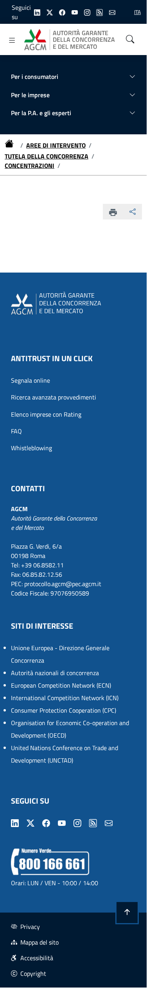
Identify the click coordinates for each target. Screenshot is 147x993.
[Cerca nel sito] (130, 39)
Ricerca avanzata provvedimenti (53, 397)
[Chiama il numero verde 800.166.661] (50, 861)
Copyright (33, 973)
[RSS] (100, 11)
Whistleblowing (31, 448)
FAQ (16, 431)
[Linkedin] (37, 11)
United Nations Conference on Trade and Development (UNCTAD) (64, 754)
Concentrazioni (29, 165)
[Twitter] (50, 11)
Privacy (30, 926)
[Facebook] (62, 11)
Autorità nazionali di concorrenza (55, 672)
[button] (127, 912)
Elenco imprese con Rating (46, 414)
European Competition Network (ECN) (61, 685)
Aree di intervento (56, 145)
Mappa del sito (39, 942)
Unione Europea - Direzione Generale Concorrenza (60, 654)
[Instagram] (87, 11)
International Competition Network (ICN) (64, 697)
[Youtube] (75, 11)
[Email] (112, 11)
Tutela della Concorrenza (46, 156)
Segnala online (30, 380)
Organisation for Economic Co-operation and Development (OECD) (70, 729)
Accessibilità (36, 958)
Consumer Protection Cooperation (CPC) (63, 710)
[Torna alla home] (11, 145)
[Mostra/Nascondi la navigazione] (12, 40)
